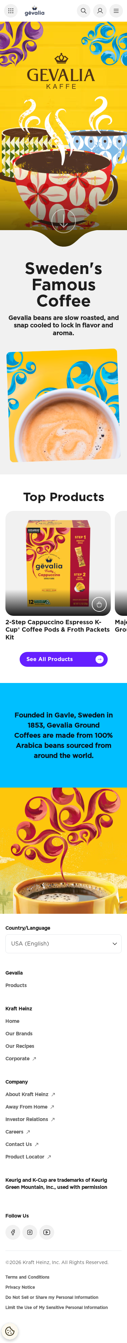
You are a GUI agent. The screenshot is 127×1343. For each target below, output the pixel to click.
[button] (11, 11)
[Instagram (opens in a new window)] (29, 1232)
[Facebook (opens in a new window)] (12, 1232)
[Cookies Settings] (9, 1331)
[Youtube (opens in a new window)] (46, 1232)
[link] (63, 223)
